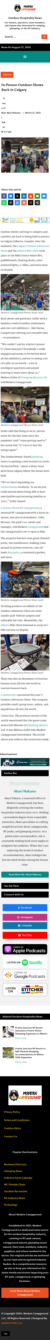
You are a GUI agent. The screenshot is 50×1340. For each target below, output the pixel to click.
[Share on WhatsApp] (4, 202)
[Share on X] (17, 196)
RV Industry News (14, 1198)
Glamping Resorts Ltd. (34, 378)
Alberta (5, 625)
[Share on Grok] (30, 202)
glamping (37, 457)
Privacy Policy (12, 1112)
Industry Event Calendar (18, 1177)
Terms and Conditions (17, 1120)
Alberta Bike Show (28, 251)
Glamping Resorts (37, 725)
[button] (25, 56)
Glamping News (13, 1171)
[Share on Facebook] (4, 196)
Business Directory (15, 1164)
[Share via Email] (37, 196)
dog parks (13, 553)
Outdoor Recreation (15, 1191)
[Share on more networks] (37, 202)
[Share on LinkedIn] (24, 196)
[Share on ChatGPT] (10, 202)
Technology (10, 1204)
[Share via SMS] (44, 196)
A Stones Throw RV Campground (20, 508)
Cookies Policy (12, 1128)
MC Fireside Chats (14, 1184)
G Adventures (9, 695)
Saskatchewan (9, 487)
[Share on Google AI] (17, 202)
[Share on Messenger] (10, 196)
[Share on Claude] (24, 202)
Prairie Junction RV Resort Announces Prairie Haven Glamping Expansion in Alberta (31, 1030)
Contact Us (10, 1136)
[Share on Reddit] (30, 196)
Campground (35, 527)
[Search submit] (44, 36)
